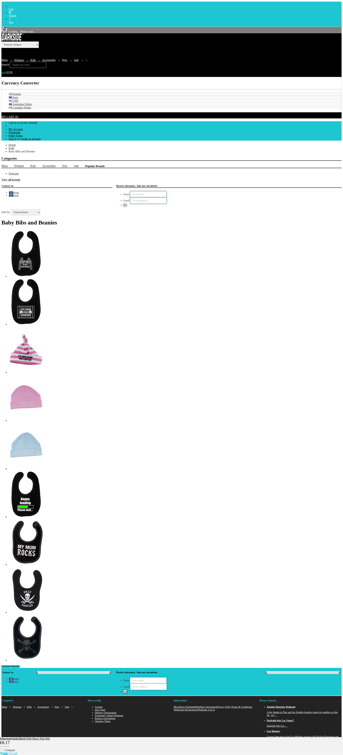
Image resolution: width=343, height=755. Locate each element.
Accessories (49, 60)
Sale (76, 60)
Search (12, 15)
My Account (16, 129)
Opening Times (102, 721)
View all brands (10, 179)
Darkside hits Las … (277, 726)
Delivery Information (105, 712)
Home (12, 144)
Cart (11, 9)
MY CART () (9, 116)
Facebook (14, 195)
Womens (19, 60)
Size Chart (100, 709)
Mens (4, 60)
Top (11, 22)
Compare (10, 750)
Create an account (30, 138)
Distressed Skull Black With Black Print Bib (25, 738)
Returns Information (105, 718)
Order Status (16, 135)
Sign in (13, 138)
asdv (7, 72)
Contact (99, 707)
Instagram (14, 192)
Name (126, 194)
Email (126, 200)
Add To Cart (10, 753)
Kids (33, 60)
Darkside (14, 173)
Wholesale (14, 132)
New (65, 60)
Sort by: (5, 212)
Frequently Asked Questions (109, 715)
